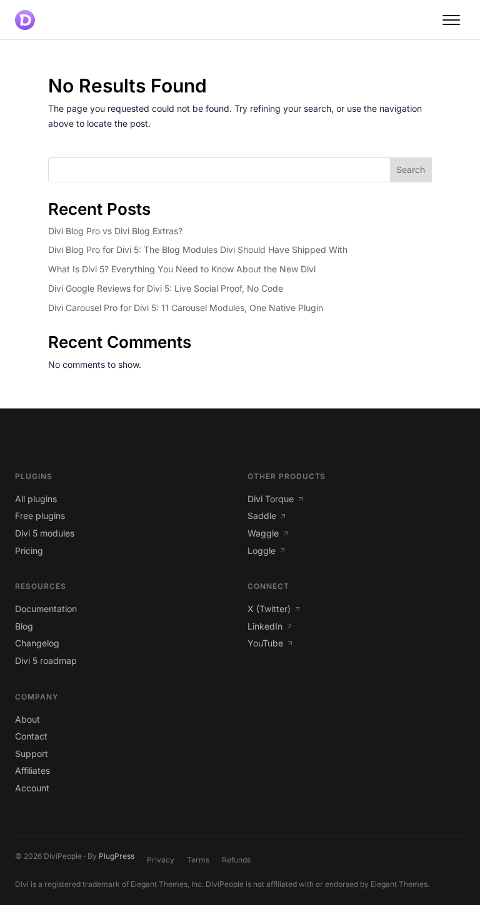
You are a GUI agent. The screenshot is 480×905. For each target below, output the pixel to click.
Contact (31, 736)
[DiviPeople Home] (25, 20)
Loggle (262, 550)
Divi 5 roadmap (46, 660)
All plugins (36, 498)
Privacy (160, 859)
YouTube (265, 643)
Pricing (29, 550)
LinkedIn (265, 626)
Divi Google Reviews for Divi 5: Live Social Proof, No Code (165, 288)
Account (32, 788)
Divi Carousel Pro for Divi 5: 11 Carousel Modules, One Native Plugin (185, 307)
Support (31, 753)
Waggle (263, 533)
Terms (198, 859)
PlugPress (116, 856)
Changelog (37, 643)
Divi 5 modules (44, 533)
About (27, 719)
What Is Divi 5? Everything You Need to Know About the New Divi (182, 269)
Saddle (262, 515)
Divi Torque (271, 498)
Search (410, 169)
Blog (24, 626)
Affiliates (32, 770)
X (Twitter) (269, 608)
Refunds (236, 859)
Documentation (46, 608)
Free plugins (40, 515)
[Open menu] (451, 20)
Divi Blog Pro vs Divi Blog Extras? (115, 230)
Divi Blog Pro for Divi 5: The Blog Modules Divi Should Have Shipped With (198, 249)
